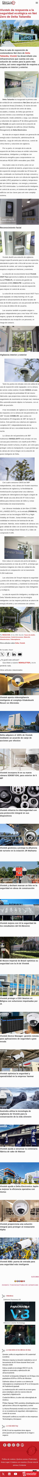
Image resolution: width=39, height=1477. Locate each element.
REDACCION (6, 635)
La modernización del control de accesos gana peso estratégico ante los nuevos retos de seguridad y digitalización (19, 1392)
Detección (27, 637)
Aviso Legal (5, 1462)
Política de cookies (8, 1459)
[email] (19, 654)
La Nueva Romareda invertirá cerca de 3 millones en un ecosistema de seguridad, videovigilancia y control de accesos (20, 1411)
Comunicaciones (5, 637)
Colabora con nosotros (18, 1462)
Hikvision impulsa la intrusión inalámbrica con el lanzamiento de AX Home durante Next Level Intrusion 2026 (19, 1362)
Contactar (22, 1465)
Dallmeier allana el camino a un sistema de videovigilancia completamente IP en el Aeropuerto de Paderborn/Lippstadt (20, 1384)
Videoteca (9, 1296)
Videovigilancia (15, 639)
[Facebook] (8, 654)
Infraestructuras (5, 639)
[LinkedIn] (14, 654)
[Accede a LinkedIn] (9, 1474)
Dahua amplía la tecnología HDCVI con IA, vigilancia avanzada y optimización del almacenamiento (17, 1370)
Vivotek (13, 56)
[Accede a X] (3, 1474)
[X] (2, 654)
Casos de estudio (29, 635)
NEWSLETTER (24, 663)
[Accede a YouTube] (15, 1474)
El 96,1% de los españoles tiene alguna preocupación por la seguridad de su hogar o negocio (18, 1433)
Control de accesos (17, 637)
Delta (17, 643)
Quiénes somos (22, 1459)
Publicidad (32, 1459)
